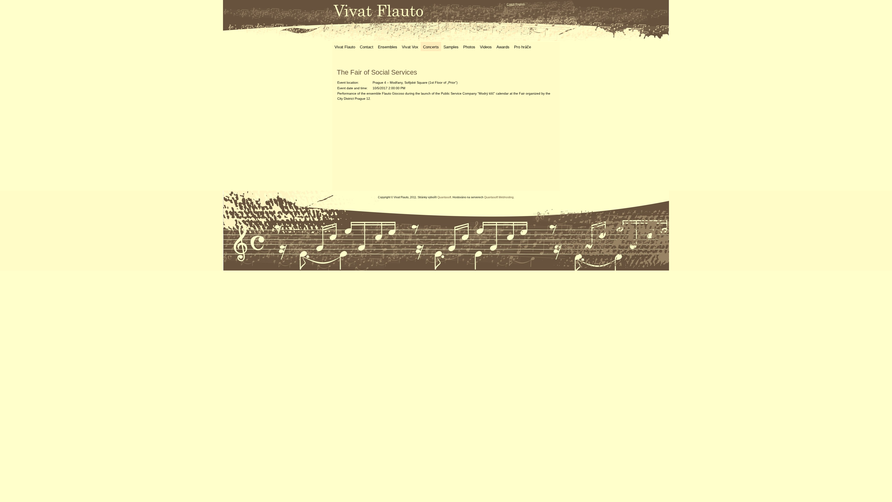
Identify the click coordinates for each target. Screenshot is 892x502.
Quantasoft (444, 197)
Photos (469, 47)
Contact (366, 47)
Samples (451, 47)
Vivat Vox (410, 47)
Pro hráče (522, 47)
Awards (502, 47)
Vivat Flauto (344, 47)
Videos (486, 47)
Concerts (431, 47)
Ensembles (387, 47)
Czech (511, 4)
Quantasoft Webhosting (499, 197)
